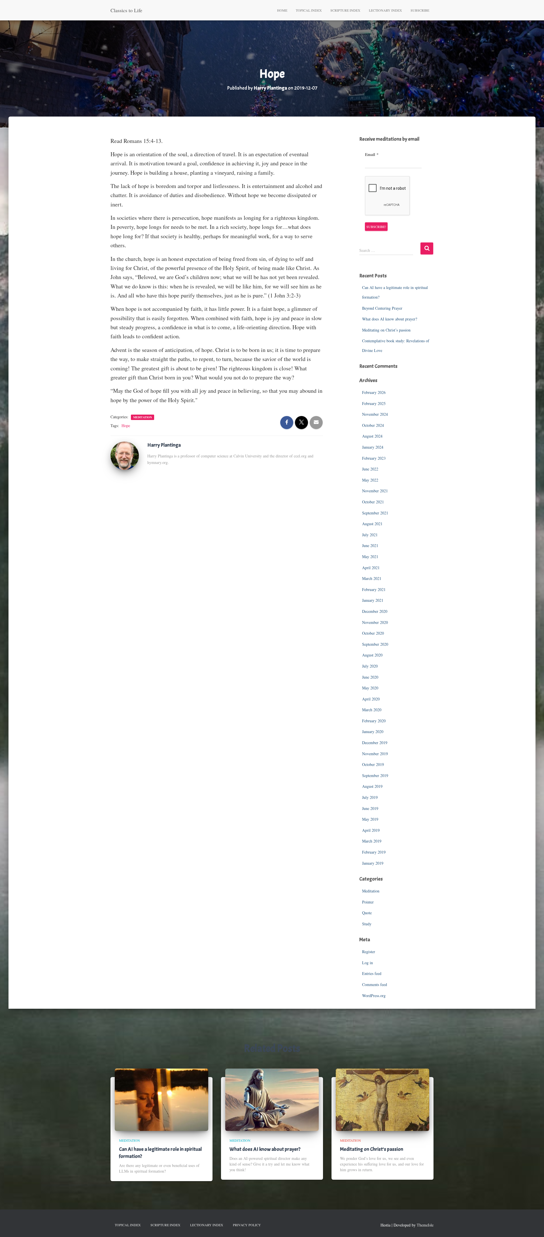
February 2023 (374, 458)
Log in (367, 962)
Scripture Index (345, 10)
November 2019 (375, 753)
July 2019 (370, 797)
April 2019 (371, 830)
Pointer (368, 902)
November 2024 (375, 414)
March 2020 (371, 709)
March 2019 (371, 841)
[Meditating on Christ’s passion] (382, 1099)
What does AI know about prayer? (389, 319)
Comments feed (374, 984)
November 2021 (375, 490)
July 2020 (370, 666)
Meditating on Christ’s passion (386, 330)
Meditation (142, 417)
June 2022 (370, 469)
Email (372, 154)
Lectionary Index (385, 10)
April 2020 (371, 699)
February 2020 (374, 720)
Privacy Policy (247, 1225)
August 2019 (372, 786)
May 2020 (370, 688)
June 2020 (370, 677)
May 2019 (370, 819)
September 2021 (375, 513)
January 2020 (372, 731)
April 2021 (371, 567)
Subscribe (420, 10)
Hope (126, 425)
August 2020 (372, 655)
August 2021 (372, 523)
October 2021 (373, 501)
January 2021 (372, 600)
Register (368, 951)
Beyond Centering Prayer (382, 308)
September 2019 (375, 775)
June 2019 (370, 808)
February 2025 (374, 403)
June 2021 (370, 545)
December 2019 (374, 742)
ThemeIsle (425, 1225)
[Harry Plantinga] (124, 455)
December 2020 (374, 611)
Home (282, 10)
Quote (367, 912)
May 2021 (370, 556)
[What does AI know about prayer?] (272, 1099)
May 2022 (370, 480)
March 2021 (371, 578)
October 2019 (373, 764)
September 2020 (375, 644)
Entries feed (371, 973)
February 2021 (374, 589)
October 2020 (373, 633)
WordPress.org (374, 995)
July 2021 (370, 534)
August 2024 (372, 436)
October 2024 (373, 425)
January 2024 (372, 447)
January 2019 (372, 863)
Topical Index (309, 10)
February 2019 (374, 852)
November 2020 (375, 622)
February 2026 (374, 392)
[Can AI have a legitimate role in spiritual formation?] (161, 1099)
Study (366, 923)
